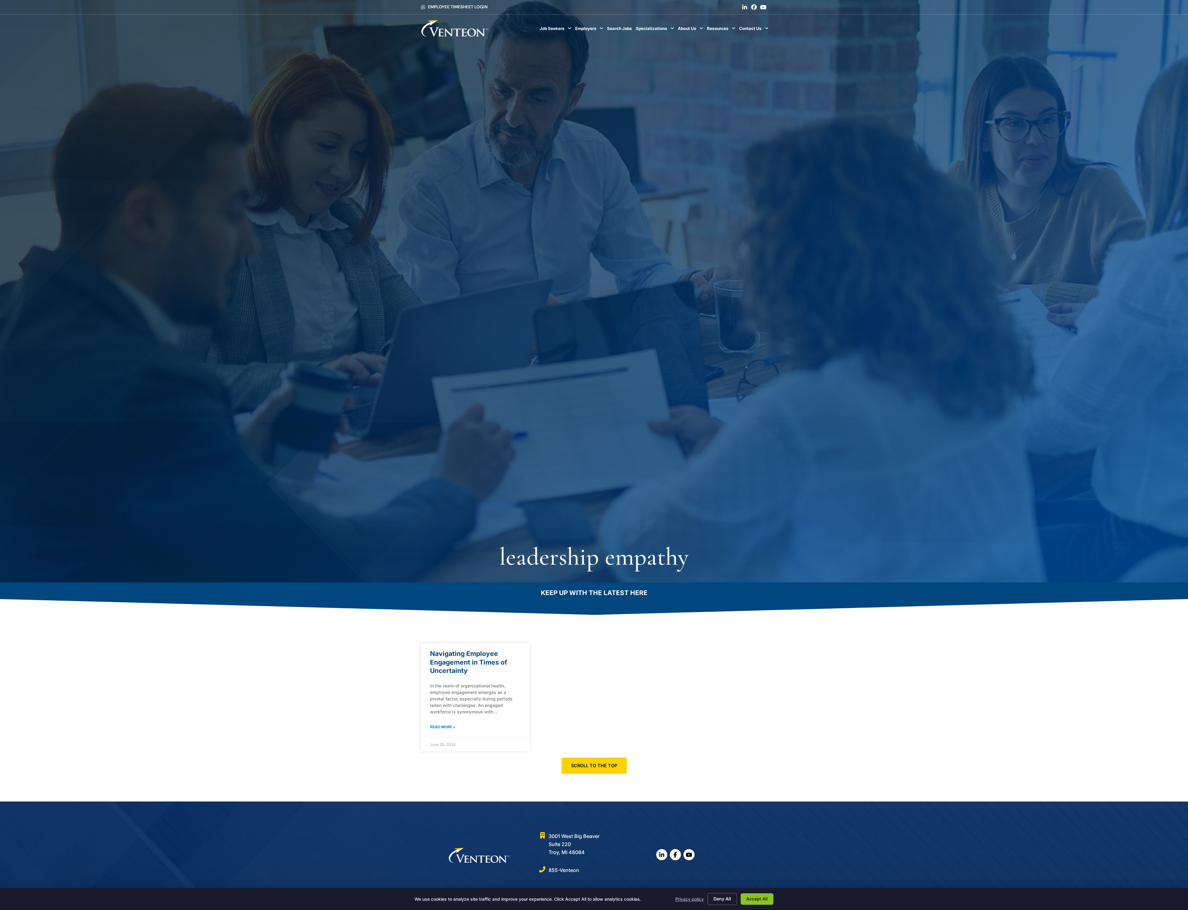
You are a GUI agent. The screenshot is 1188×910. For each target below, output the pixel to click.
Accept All (757, 898)
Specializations (656, 30)
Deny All (722, 898)
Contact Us (754, 30)
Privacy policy (689, 899)
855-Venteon (564, 870)
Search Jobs (620, 30)
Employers (590, 30)
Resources (722, 30)
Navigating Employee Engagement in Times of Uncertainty (468, 662)
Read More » (442, 727)
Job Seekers (556, 30)
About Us (691, 30)
